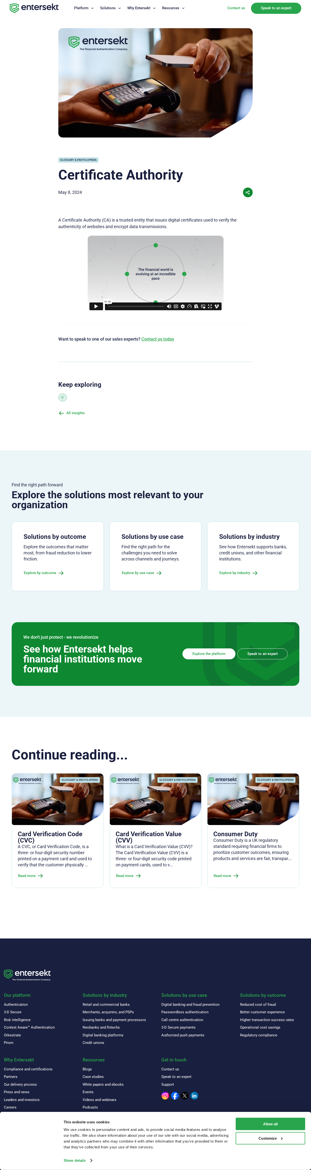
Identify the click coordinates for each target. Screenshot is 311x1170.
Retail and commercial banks (106, 1004)
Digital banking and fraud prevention (190, 1004)
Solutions (108, 8)
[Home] (34, 8)
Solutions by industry (105, 995)
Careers (10, 1107)
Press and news (16, 1092)
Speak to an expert (276, 8)
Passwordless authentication (184, 1012)
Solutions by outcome (263, 995)
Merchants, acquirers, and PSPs (108, 1012)
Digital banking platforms (103, 1035)
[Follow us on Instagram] (165, 1096)
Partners (10, 1077)
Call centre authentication (182, 1020)
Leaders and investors (22, 1100)
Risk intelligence (17, 1020)
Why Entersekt (138, 8)
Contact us (236, 8)
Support (167, 1084)
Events (88, 1092)
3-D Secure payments (178, 1027)
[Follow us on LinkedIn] (194, 1096)
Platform (81, 8)
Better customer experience (262, 1012)
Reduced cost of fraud (258, 1004)
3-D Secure (12, 1012)
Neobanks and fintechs (101, 1027)
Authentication (16, 1004)
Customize (268, 1138)
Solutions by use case (184, 995)
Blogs (87, 1069)
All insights (75, 413)
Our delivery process (20, 1084)
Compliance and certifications (28, 1069)
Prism (8, 1043)
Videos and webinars (99, 1100)
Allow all (270, 1124)
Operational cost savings (260, 1027)
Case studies (93, 1077)
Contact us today (157, 339)
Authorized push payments (182, 1035)
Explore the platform (208, 654)
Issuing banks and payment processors (114, 1020)
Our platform (17, 995)
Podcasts (90, 1107)
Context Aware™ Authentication (29, 1027)
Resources (170, 8)
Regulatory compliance (258, 1035)
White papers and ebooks (103, 1084)
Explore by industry (234, 573)
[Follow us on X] (185, 1096)
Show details (75, 1160)
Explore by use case (138, 573)
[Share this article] (248, 192)
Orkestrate (12, 1035)
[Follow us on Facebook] (175, 1096)
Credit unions (93, 1043)
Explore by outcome (40, 573)
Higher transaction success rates (267, 1020)
